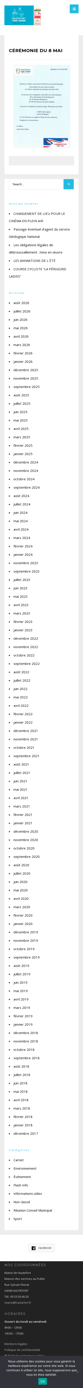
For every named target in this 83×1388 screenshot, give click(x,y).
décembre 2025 (26, 370)
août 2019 (21, 965)
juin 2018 (20, 1083)
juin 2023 (20, 588)
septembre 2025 (27, 386)
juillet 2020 (22, 873)
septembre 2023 (27, 571)
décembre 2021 (26, 730)
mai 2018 (21, 1091)
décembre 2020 (26, 831)
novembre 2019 (26, 940)
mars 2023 (22, 613)
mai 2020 (21, 890)
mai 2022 (21, 697)
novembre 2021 (26, 739)
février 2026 (23, 353)
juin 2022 (20, 688)
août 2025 (21, 395)
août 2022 (21, 672)
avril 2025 (21, 428)
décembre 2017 (26, 1133)
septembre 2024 (27, 487)
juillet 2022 (22, 680)
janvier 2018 (23, 1125)
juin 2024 (20, 512)
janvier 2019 (23, 1024)
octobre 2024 (24, 479)
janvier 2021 (23, 823)
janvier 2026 (23, 361)
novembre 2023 (26, 563)
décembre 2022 (26, 638)
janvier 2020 (23, 923)
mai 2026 (21, 328)
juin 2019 (20, 982)
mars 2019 (22, 1007)
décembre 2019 (26, 932)
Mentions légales (15, 1344)
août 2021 (21, 764)
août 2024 (21, 496)
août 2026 (21, 303)
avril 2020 (21, 898)
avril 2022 (21, 705)
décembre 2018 (26, 1033)
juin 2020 (20, 881)
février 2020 (23, 915)
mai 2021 (21, 789)
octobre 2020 (24, 848)
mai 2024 (21, 521)
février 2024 (23, 546)
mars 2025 (22, 437)
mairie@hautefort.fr (17, 1303)
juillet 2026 (22, 311)
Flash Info (21, 1185)
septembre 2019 (27, 957)
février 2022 (23, 714)
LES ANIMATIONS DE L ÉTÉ (35, 260)
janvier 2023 (23, 630)
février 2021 (23, 814)
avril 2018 (21, 1100)
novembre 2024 (26, 470)
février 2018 (23, 1116)
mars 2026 (22, 344)
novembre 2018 (26, 1041)
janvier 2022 (23, 722)
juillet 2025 (22, 403)
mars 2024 (22, 537)
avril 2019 (21, 999)
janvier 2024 (23, 554)
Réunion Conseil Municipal (33, 1210)
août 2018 (21, 1066)
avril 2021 (21, 798)
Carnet (19, 1160)
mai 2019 (21, 991)
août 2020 (21, 865)
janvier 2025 (23, 454)
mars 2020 (22, 907)
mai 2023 (21, 596)
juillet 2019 (22, 974)
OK (43, 1381)
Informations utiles (28, 1193)
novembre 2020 (26, 840)
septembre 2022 (27, 663)
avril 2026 (21, 336)
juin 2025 (20, 412)
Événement (22, 1176)
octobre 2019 (24, 949)
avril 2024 (21, 529)
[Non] (77, 1372)
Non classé (22, 1202)
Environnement (25, 1168)
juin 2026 (20, 319)
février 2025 (23, 445)
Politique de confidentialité (22, 1350)
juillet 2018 (22, 1074)
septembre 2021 (27, 756)
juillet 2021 (22, 772)
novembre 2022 (26, 647)
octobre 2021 (24, 747)
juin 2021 (20, 781)
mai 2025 (21, 420)
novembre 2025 (26, 378)
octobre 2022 (24, 655)
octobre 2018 (24, 1049)
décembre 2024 (26, 462)
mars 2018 (22, 1108)
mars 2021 (22, 806)
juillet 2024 (22, 504)
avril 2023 (21, 605)
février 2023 (23, 621)
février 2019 (23, 1016)
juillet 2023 (22, 579)
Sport (18, 1218)
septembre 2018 (27, 1058)
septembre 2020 (27, 856)
